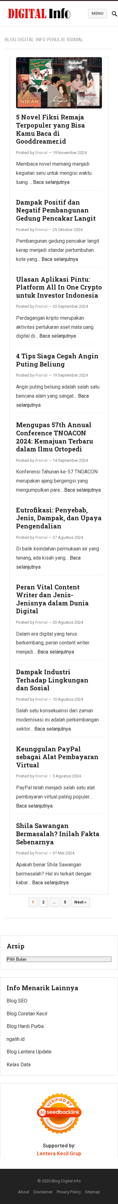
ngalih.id (16, 1039)
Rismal (41, 152)
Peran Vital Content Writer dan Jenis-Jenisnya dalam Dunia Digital (52, 599)
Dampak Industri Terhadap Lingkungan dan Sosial (52, 680)
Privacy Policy (69, 1192)
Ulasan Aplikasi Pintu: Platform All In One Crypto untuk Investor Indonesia (59, 287)
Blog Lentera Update (29, 1052)
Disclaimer (43, 1192)
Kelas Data (19, 1065)
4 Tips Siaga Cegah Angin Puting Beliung (57, 360)
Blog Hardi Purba (25, 1026)
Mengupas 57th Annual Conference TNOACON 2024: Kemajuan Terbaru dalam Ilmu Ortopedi (54, 437)
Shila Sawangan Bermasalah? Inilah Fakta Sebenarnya (57, 833)
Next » (80, 902)
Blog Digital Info (66, 1181)
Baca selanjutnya (51, 182)
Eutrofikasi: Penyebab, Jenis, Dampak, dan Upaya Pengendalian (59, 518)
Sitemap (92, 1192)
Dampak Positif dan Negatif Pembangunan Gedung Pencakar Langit (56, 210)
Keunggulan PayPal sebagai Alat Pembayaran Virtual (57, 757)
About (23, 1192)
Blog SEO (17, 1001)
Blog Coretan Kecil (27, 1014)
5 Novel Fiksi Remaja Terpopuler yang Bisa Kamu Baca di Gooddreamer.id (50, 129)
